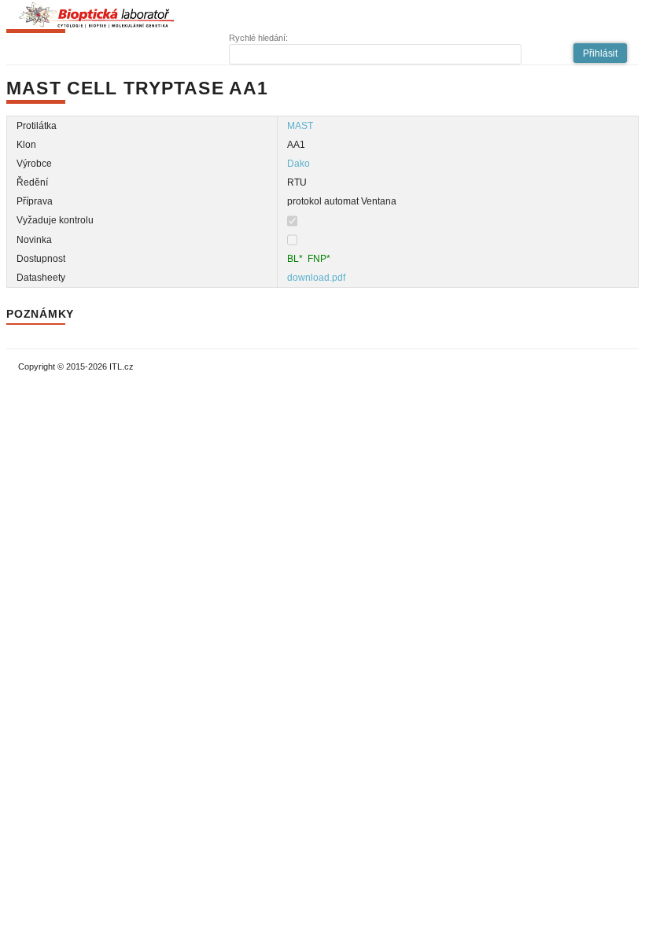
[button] (600, 53)
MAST (300, 125)
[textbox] (375, 54)
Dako (298, 163)
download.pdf (316, 277)
